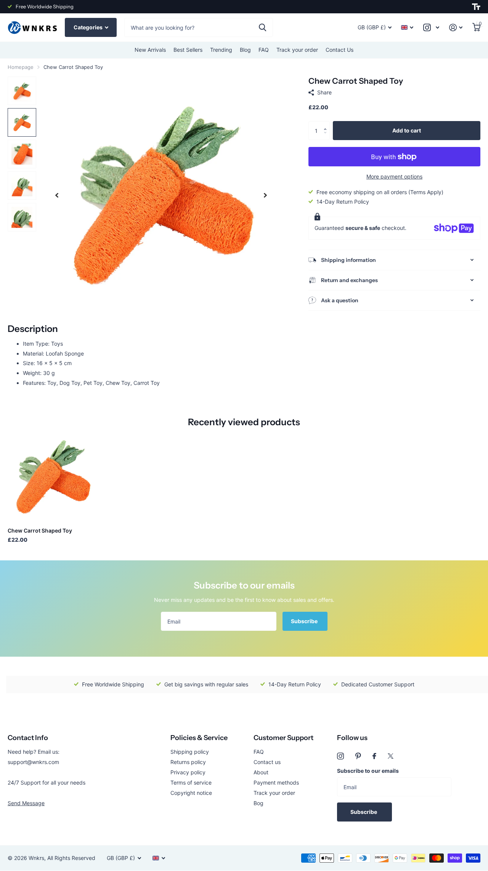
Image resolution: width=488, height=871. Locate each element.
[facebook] (374, 756)
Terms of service (191, 782)
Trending (221, 49)
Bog (258, 803)
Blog (245, 49)
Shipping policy (189, 751)
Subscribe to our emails (368, 770)
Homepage (21, 67)
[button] (327, 124)
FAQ (263, 49)
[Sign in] (456, 27)
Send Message (26, 803)
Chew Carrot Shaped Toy (40, 530)
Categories (89, 27)
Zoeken (262, 27)
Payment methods (276, 782)
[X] (390, 756)
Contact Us (339, 49)
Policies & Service (199, 738)
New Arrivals (150, 49)
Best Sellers (187, 49)
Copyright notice (191, 793)
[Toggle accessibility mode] (476, 7)
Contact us (267, 762)
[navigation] (56, 195)
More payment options (394, 176)
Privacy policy (187, 772)
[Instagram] (340, 756)
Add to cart (406, 130)
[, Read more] (431, 27)
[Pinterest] (358, 756)
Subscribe (305, 621)
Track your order (297, 49)
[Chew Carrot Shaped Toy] (52, 477)
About (261, 772)
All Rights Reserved (71, 858)
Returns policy (188, 762)
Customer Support (283, 738)
